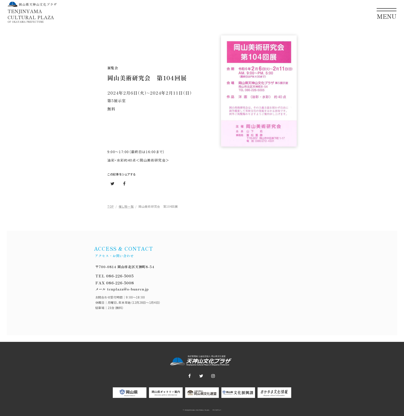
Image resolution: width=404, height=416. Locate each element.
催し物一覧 (126, 206)
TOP (110, 206)
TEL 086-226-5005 (114, 275)
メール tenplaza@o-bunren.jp (122, 289)
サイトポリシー (216, 410)
